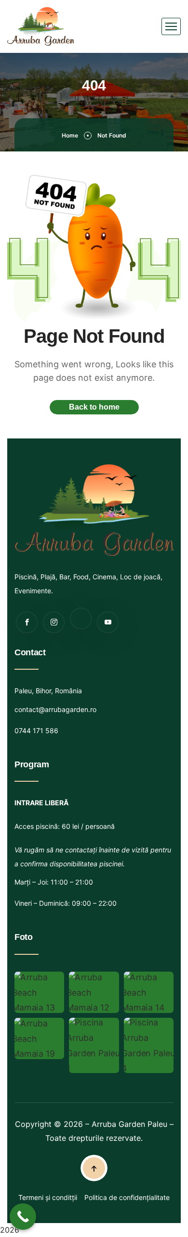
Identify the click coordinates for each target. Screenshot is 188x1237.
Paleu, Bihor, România (48, 691)
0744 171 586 (36, 730)
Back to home (94, 407)
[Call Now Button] (23, 1216)
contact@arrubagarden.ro (55, 709)
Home (70, 135)
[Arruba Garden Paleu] (40, 26)
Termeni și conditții (47, 1197)
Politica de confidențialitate (127, 1197)
